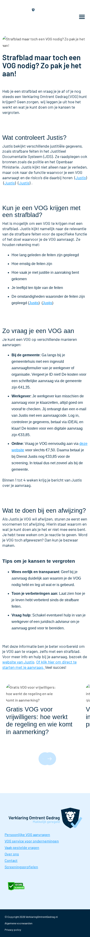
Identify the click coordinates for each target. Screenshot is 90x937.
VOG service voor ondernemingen (32, 841)
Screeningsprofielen (21, 867)
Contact (11, 860)
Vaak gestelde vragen (22, 847)
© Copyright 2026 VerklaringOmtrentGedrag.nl (31, 916)
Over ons (12, 854)
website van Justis (18, 661)
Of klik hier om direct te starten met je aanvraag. (39, 664)
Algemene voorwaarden (18, 923)
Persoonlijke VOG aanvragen (27, 834)
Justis (80, 177)
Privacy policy (13, 929)
